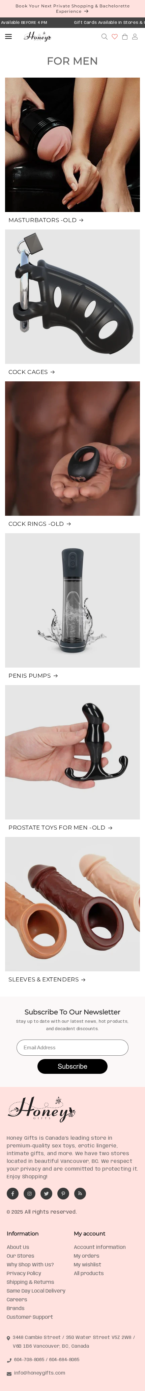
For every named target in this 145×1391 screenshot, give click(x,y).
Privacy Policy (24, 1273)
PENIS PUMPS (29, 675)
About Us (18, 1247)
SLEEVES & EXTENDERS (43, 979)
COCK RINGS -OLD (36, 523)
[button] (8, 36)
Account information (100, 1247)
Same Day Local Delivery (36, 1291)
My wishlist (87, 1265)
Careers (17, 1300)
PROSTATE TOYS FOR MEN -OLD (57, 827)
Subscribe (72, 1066)
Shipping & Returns (30, 1282)
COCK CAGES (28, 372)
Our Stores (20, 1256)
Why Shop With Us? (30, 1265)
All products (89, 1273)
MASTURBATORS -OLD (42, 220)
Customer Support (30, 1317)
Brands (16, 1308)
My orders (86, 1256)
